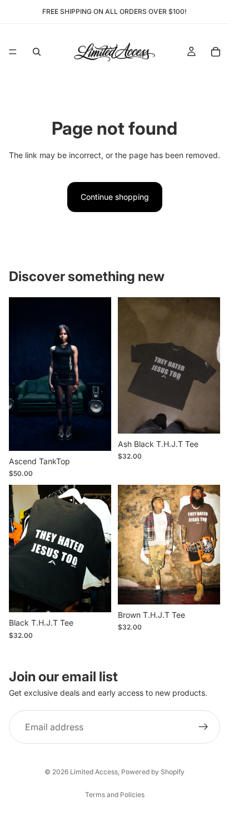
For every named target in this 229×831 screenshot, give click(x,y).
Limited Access (94, 772)
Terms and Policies (115, 794)
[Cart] (215, 52)
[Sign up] (203, 727)
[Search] (36, 52)
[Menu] (13, 52)
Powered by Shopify (153, 772)
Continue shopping (115, 196)
